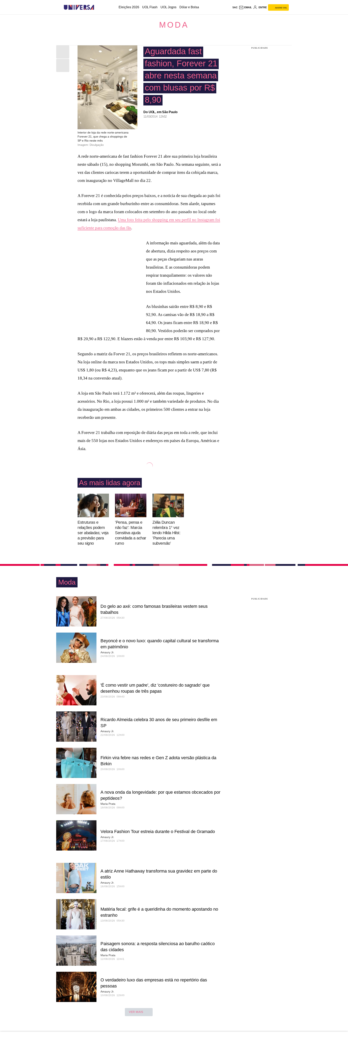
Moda (174, 24)
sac (235, 7)
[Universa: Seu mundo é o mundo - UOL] (79, 7)
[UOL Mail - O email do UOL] (245, 7)
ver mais (136, 1011)
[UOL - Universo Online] (97, 7)
